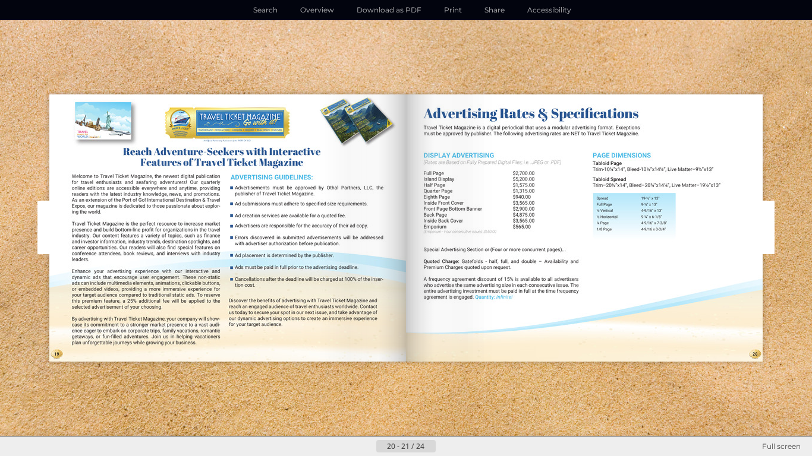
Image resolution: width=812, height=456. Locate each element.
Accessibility (549, 9)
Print (453, 9)
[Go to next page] (445, 446)
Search (265, 9)
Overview (317, 9)
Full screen (781, 446)
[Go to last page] (464, 446)
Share (494, 9)
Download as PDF (389, 9)
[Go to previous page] (366, 446)
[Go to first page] (347, 446)
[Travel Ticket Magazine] (227, 123)
